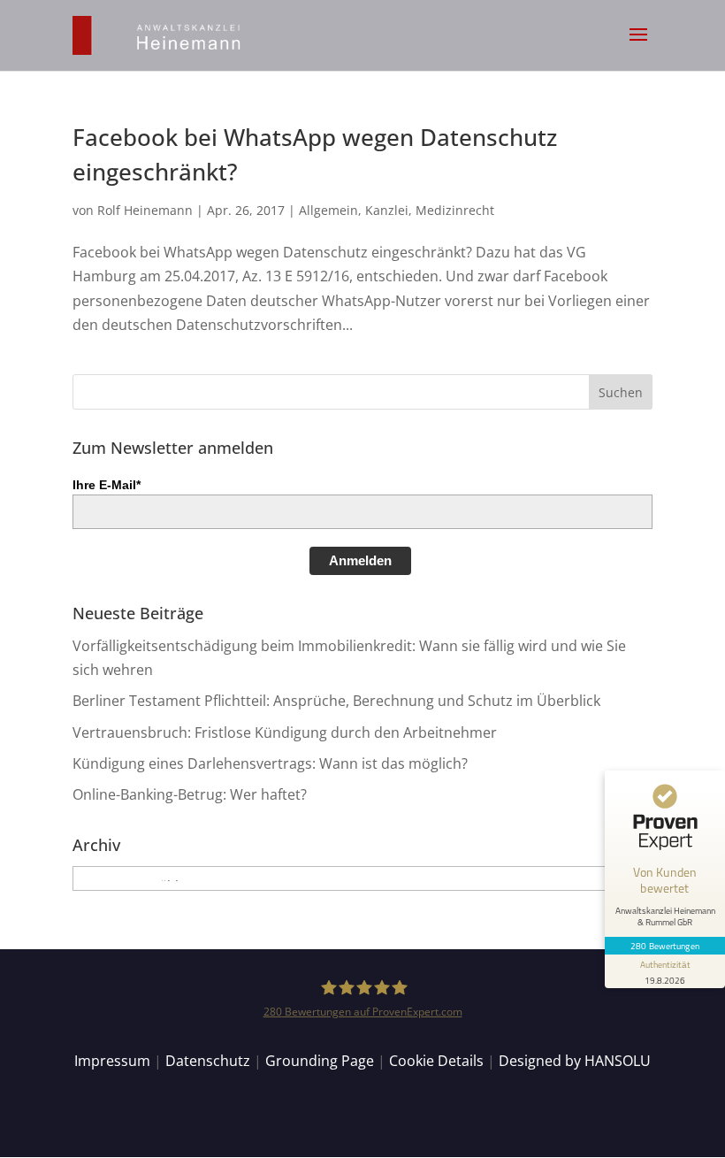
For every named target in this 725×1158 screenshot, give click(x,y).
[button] (638, 46)
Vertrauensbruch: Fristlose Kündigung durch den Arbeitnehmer (284, 732)
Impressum (112, 1060)
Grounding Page (319, 1060)
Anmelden (360, 560)
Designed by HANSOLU (575, 1060)
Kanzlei (386, 210)
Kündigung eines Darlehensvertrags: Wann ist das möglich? (270, 763)
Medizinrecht (455, 210)
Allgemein (328, 210)
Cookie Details (436, 1060)
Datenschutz (207, 1060)
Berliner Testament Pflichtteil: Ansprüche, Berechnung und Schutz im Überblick (336, 700)
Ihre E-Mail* (106, 485)
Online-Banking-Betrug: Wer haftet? (189, 794)
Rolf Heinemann (145, 210)
